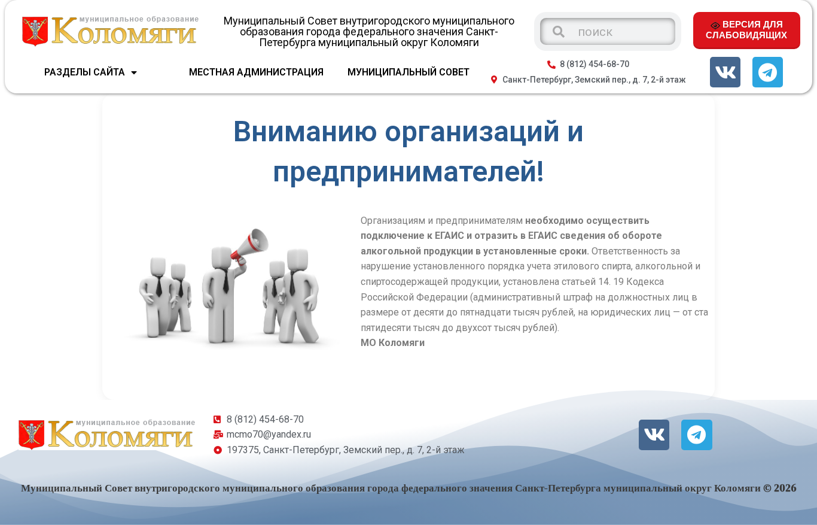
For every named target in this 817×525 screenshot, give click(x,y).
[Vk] (725, 72)
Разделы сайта (84, 72)
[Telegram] (767, 72)
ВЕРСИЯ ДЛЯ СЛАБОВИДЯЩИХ (746, 29)
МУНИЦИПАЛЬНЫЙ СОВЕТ (408, 72)
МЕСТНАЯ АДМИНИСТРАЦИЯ (256, 72)
